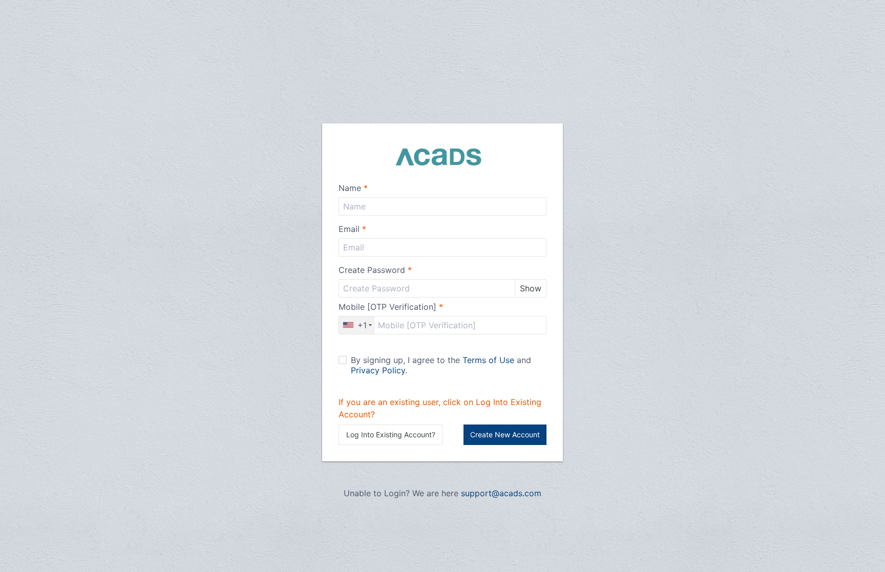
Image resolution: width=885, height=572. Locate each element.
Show (530, 288)
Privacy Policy (378, 370)
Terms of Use (488, 360)
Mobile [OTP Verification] (391, 307)
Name (353, 188)
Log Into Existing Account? (390, 434)
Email (352, 229)
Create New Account (505, 434)
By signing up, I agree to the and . (441, 365)
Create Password (375, 270)
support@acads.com (501, 493)
